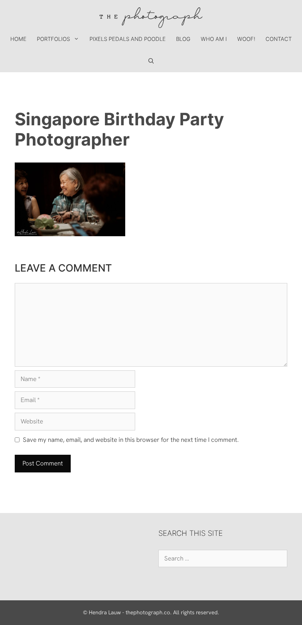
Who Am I (214, 39)
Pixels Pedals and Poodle (127, 39)
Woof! (246, 39)
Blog (183, 39)
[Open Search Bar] (151, 61)
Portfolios (53, 39)
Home (18, 39)
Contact (279, 39)
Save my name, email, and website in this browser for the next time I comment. (131, 440)
